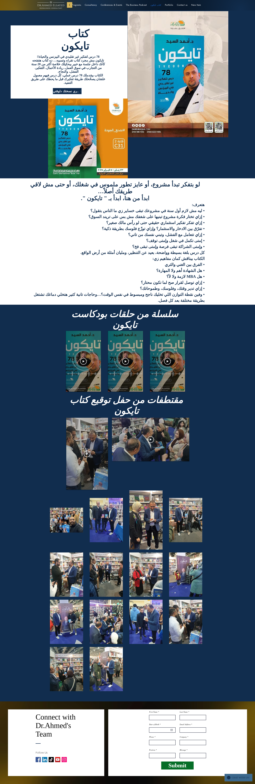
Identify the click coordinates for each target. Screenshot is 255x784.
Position (152, 750)
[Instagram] (64, 759)
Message (183, 750)
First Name (153, 712)
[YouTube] (57, 759)
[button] (196, 5)
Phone (151, 737)
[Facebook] (38, 759)
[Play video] (83, 361)
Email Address (185, 724)
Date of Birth (155, 724)
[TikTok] (51, 759)
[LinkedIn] (44, 759)
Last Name (184, 712)
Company (183, 737)
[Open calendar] (172, 730)
